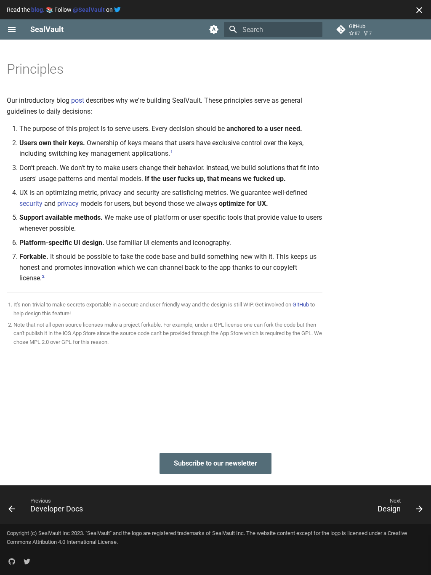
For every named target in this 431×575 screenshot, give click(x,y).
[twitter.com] (27, 561)
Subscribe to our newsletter (215, 463)
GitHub (301, 304)
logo (137, 533)
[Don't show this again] (419, 10)
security (31, 204)
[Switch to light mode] (213, 29)
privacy (68, 204)
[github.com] (12, 561)
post (77, 100)
